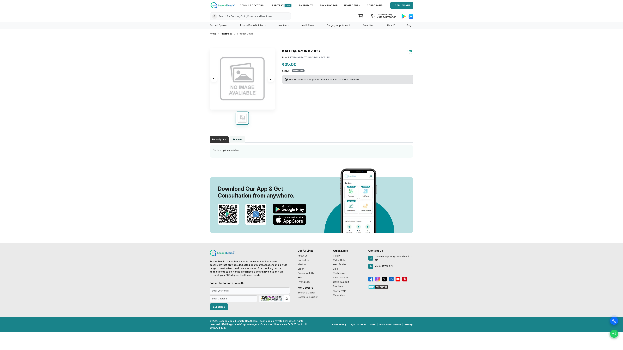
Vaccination (339, 295)
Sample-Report (341, 277)
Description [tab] (219, 139)
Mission (302, 264)
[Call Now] (614, 322)
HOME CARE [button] (351, 5)
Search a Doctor (306, 292)
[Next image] (271, 79)
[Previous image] (214, 79)
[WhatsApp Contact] (614, 335)
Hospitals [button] (282, 25)
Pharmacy (226, 33)
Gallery (337, 255)
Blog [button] (409, 25)
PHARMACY (306, 5)
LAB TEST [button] (281, 5)
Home (213, 33)
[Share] (410, 51)
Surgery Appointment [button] (338, 25)
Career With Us (306, 273)
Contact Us (303, 260)
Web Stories (339, 264)
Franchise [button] (368, 25)
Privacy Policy (339, 324)
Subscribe (219, 306)
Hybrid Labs (304, 281)
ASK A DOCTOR (328, 5)
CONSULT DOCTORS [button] (252, 5)
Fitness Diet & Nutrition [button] (252, 25)
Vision (301, 268)
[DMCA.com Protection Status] (378, 286)
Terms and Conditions (390, 324)
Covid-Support (341, 281)
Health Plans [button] (307, 25)
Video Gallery (340, 260)
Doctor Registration (308, 297)
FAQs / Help (339, 290)
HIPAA (373, 324)
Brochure (338, 286)
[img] (242, 79)
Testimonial (339, 273)
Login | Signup (402, 5)
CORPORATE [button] (374, 5)
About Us (302, 255)
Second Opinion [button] (218, 25)
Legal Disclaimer (358, 324)
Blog (335, 268)
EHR (300, 277)
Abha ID (391, 25)
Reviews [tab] (237, 139)
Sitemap (408, 324)
